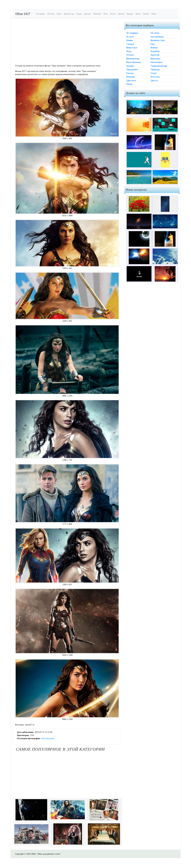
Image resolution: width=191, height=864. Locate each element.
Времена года (69, 14)
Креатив (121, 14)
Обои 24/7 (22, 14)
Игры (106, 14)
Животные (97, 14)
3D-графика (40, 14)
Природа (130, 14)
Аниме (58, 14)
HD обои (50, 14)
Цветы (137, 14)
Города (79, 14)
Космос (113, 14)
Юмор (153, 14)
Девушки (87, 14)
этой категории (47, 738)
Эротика (146, 14)
